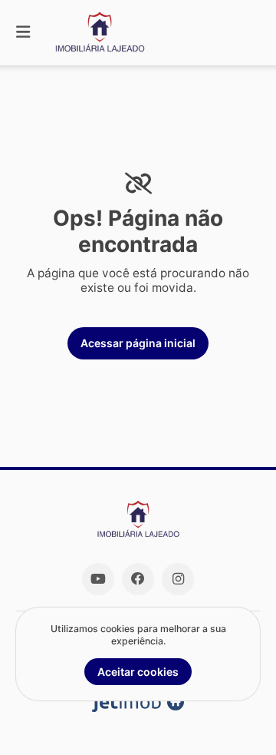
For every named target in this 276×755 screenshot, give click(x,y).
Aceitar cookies (138, 671)
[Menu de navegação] (23, 32)
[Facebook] (138, 579)
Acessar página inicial (138, 342)
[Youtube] (98, 579)
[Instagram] (178, 579)
